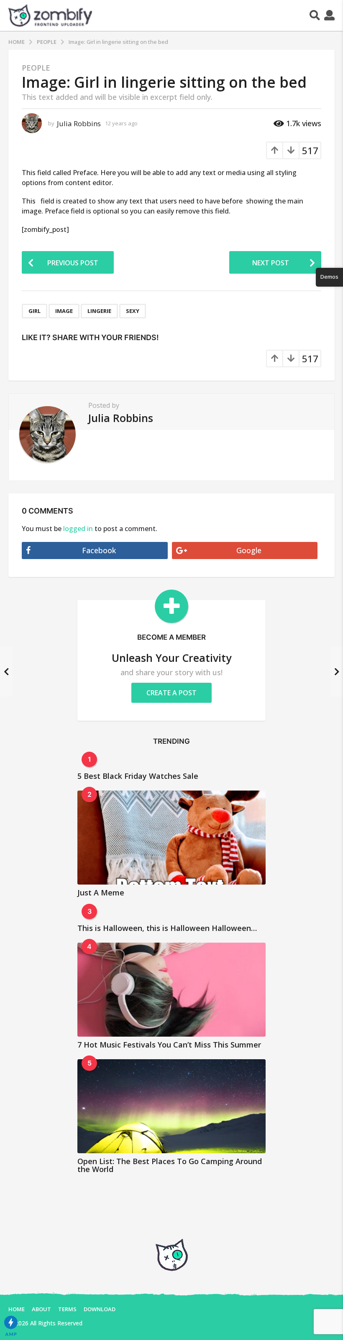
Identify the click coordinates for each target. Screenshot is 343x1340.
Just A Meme (100, 892)
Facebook (99, 550)
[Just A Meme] (171, 838)
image (64, 311)
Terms (67, 1309)
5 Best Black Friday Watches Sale (137, 776)
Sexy (132, 311)
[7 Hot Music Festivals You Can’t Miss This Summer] (171, 990)
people (36, 68)
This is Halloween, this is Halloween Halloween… (167, 928)
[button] (315, 15)
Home (16, 1309)
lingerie (99, 311)
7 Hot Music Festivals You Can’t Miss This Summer (169, 1045)
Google (248, 550)
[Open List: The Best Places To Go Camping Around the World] (171, 1106)
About (41, 1309)
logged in (78, 528)
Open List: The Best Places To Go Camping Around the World (169, 1165)
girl (34, 311)
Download (99, 1309)
